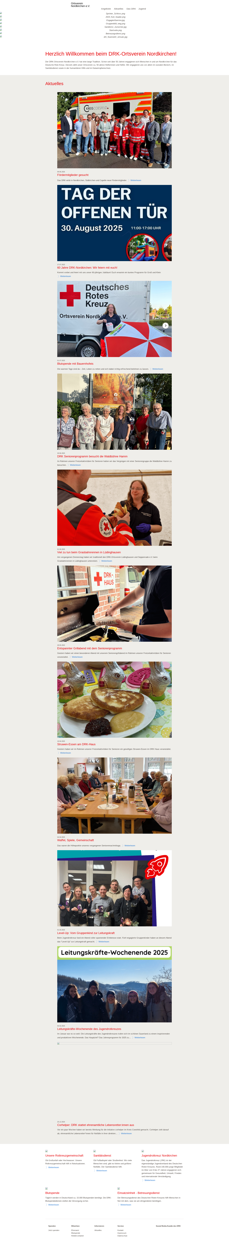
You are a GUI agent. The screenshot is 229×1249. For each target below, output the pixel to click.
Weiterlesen (135, 180)
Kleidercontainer (77, 1236)
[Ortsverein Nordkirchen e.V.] (57, 6)
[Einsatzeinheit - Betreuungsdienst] (118, 1188)
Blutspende (75, 1233)
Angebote (106, 9)
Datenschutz (122, 1236)
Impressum (121, 1233)
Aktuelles (118, 9)
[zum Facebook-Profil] (172, 1230)
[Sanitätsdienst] (94, 1151)
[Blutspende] (46, 1188)
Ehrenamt (75, 1230)
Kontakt (120, 1230)
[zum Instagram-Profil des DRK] (177, 1230)
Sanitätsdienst (102, 1155)
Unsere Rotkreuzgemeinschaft (64, 1155)
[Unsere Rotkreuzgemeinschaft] (46, 1151)
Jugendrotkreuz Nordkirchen (159, 1155)
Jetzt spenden (53, 1230)
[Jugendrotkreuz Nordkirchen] (143, 1151)
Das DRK (131, 9)
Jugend (142, 9)
